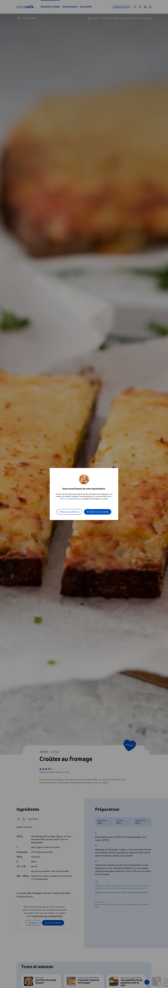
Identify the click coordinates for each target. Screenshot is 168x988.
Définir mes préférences (69, 512)
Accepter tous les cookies (98, 512)
